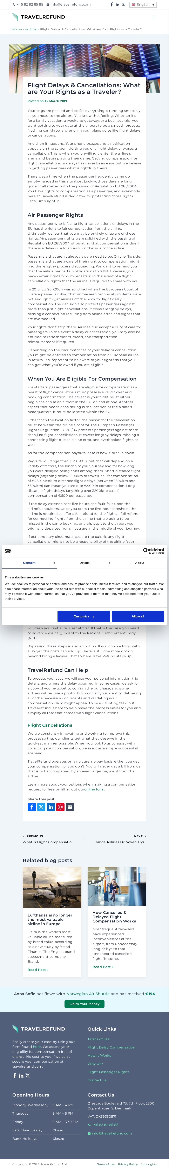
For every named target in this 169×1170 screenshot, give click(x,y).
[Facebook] (112, 4)
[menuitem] (143, 5)
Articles (31, 29)
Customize (81, 616)
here (37, 1047)
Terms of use (99, 1039)
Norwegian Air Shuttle (80, 994)
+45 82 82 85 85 (30, 4)
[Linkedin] (118, 4)
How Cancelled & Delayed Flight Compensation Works (114, 916)
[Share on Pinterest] (60, 807)
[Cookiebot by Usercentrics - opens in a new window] (146, 551)
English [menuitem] (143, 5)
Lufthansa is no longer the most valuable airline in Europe (50, 919)
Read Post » (38, 970)
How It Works (99, 1056)
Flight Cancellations (50, 725)
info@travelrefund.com (71, 4)
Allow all (138, 616)
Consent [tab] (29, 562)
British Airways (82, 999)
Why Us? (95, 1064)
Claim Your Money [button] (84, 1004)
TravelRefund (23, 15)
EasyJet (84, 999)
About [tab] (139, 562)
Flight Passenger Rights (109, 1072)
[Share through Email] (70, 807)
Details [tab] (85, 562)
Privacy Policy (128, 1164)
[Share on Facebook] (32, 807)
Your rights (149, 1164)
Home (17, 29)
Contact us (97, 1080)
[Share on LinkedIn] (51, 807)
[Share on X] (41, 807)
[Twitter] (123, 4)
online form (94, 789)
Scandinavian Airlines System (80, 999)
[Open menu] (154, 17)
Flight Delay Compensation (111, 1047)
